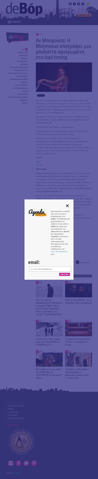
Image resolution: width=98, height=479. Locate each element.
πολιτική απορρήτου (59, 251)
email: (34, 262)
